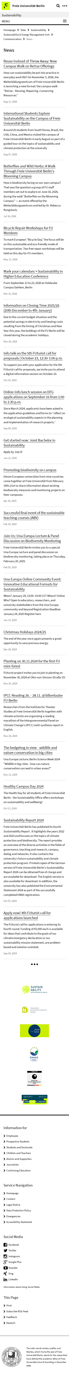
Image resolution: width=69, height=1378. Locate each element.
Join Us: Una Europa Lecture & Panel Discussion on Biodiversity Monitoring (32, 538)
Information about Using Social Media (22, 1286)
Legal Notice (13, 1204)
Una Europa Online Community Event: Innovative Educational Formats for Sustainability (32, 584)
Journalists (12, 1164)
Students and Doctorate (19, 1147)
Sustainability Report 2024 (24, 820)
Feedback (11, 1317)
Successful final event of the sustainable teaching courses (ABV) (34, 515)
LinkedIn (13, 1279)
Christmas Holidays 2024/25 (25, 631)
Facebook (13, 1244)
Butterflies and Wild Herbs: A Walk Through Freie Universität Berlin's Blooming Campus (29, 171)
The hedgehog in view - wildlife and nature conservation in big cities (30, 750)
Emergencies (13, 1216)
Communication (12, 39)
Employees (12, 1135)
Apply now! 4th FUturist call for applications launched (27, 915)
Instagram (14, 1256)
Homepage (10, 30)
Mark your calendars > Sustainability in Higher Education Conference (33, 274)
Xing (10, 1273)
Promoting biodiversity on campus (30, 469)
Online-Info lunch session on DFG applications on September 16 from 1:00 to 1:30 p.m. (34, 396)
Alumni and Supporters (18, 1159)
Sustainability (11, 15)
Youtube (12, 1267)
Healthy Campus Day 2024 (24, 786)
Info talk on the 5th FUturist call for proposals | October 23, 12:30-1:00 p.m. (33, 355)
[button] (35, 964)
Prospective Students (17, 1141)
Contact (10, 1199)
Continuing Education (18, 1170)
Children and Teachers (18, 1153)
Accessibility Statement (19, 1222)
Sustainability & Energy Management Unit (27, 34)
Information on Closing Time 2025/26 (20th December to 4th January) (31, 308)
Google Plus (14, 1262)
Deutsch (10, 1323)
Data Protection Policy (18, 1210)
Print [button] (9, 1305)
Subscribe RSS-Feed (17, 1311)
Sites (23, 30)
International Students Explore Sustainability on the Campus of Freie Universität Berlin (32, 118)
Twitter (12, 1250)
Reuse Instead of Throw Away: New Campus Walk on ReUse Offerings (30, 63)
